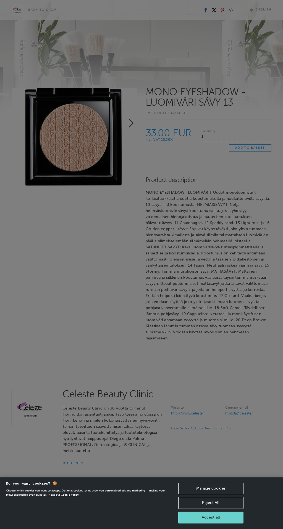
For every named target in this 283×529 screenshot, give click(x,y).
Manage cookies (211, 488)
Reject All (210, 503)
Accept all (211, 517)
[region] (141, 503)
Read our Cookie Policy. (64, 494)
